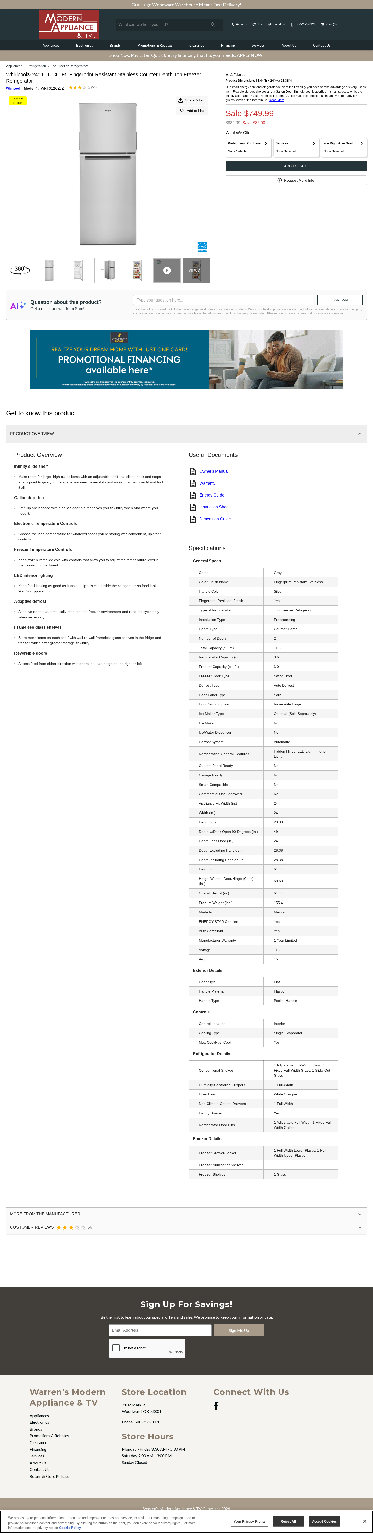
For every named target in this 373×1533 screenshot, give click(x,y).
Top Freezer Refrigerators (69, 66)
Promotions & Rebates (155, 45)
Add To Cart (296, 166)
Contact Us (321, 45)
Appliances (51, 45)
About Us (289, 45)
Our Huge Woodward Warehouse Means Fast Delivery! (186, 4)
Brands (115, 45)
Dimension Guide (215, 519)
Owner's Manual (214, 471)
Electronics (84, 45)
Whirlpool (13, 89)
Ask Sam (340, 300)
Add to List (195, 111)
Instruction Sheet (214, 507)
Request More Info (299, 180)
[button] (232, 25)
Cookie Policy (70, 1528)
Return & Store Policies (50, 1476)
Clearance (196, 45)
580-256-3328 (147, 1421)
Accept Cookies (324, 1521)
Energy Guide (211, 495)
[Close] (364, 1521)
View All (197, 270)
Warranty (207, 483)
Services (258, 45)
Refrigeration (36, 66)
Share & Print (195, 100)
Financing (228, 45)
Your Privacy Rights (249, 1521)
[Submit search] (213, 24)
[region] (186, 1521)
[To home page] (69, 24)
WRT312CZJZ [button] (52, 88)
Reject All (288, 1521)
